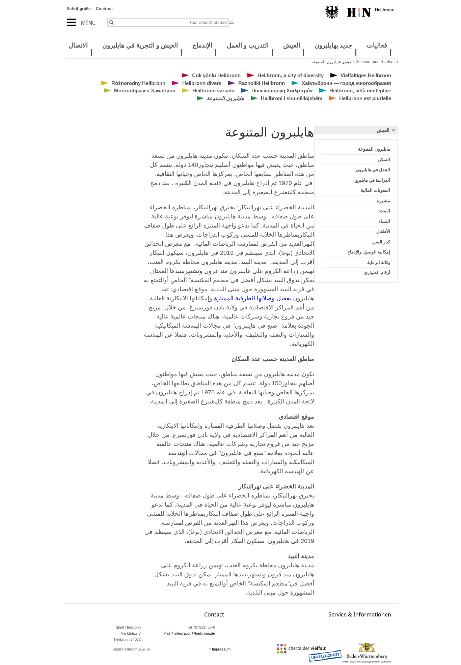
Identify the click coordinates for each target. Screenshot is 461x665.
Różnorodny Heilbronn (138, 83)
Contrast (104, 8)
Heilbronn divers (201, 83)
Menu (88, 22)
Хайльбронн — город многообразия (346, 83)
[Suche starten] (231, 23)
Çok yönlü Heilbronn (216, 75)
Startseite (389, 61)
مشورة (383, 200)
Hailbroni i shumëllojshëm (291, 98)
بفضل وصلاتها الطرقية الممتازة (251, 298)
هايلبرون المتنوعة (326, 61)
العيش (348, 61)
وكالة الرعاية (378, 262)
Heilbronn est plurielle (365, 98)
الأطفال (383, 231)
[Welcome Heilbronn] (360, 13)
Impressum (221, 649)
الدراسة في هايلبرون (371, 180)
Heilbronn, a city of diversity (290, 75)
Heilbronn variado (213, 90)
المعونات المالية (375, 190)
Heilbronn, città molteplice (360, 90)
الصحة (384, 210)
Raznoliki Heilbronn (261, 83)
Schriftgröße (79, 8)
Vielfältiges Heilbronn (366, 75)
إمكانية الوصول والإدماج (368, 251)
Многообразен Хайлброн (144, 90)
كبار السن (381, 241)
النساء (384, 221)
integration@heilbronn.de (194, 633)
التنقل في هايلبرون (373, 169)
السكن (384, 159)
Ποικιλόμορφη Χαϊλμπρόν (282, 90)
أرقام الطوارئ (377, 272)
